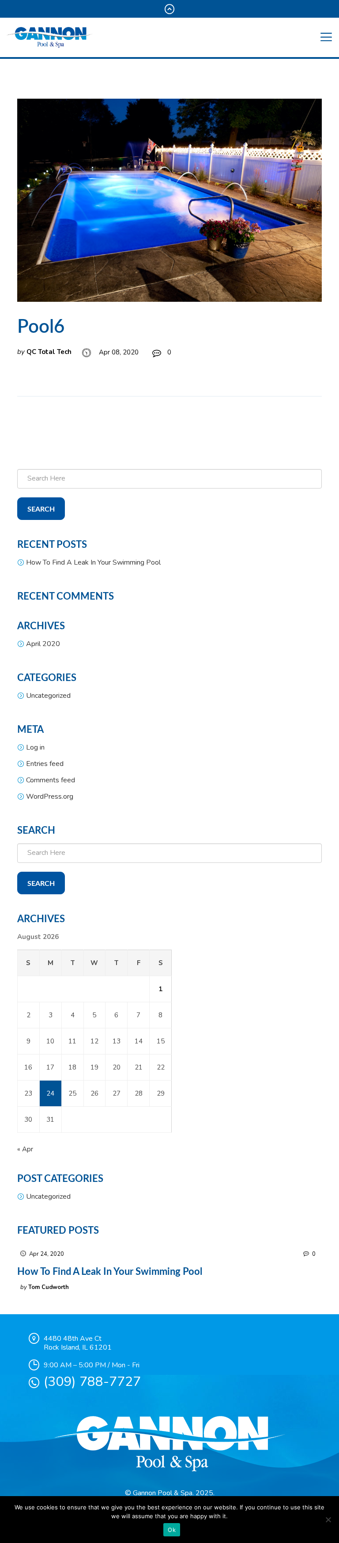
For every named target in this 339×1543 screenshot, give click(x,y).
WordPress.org (49, 796)
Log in (35, 747)
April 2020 (43, 644)
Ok (172, 1529)
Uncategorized (48, 695)
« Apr (25, 1149)
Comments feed (50, 780)
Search (41, 509)
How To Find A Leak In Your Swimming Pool (93, 562)
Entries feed (45, 764)
